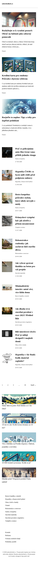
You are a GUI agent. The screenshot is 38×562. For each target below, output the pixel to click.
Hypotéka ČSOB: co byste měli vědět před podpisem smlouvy (25, 174)
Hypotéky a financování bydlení (23, 181)
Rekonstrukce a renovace (22, 253)
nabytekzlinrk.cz (7, 4)
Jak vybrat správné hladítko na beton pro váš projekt (25, 266)
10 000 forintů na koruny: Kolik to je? (16, 463)
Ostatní (4, 51)
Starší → (33, 385)
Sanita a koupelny (20, 158)
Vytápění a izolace (20, 227)
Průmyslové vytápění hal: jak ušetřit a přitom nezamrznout (24, 220)
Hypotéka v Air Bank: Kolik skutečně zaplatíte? (25, 357)
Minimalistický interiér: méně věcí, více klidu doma (24, 289)
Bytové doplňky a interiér (22, 296)
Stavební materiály (20, 273)
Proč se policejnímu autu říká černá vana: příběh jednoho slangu (25, 152)
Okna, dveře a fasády (20, 345)
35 (25, 385)
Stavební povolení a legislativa (23, 322)
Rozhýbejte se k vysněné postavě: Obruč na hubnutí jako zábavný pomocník (17, 33)
